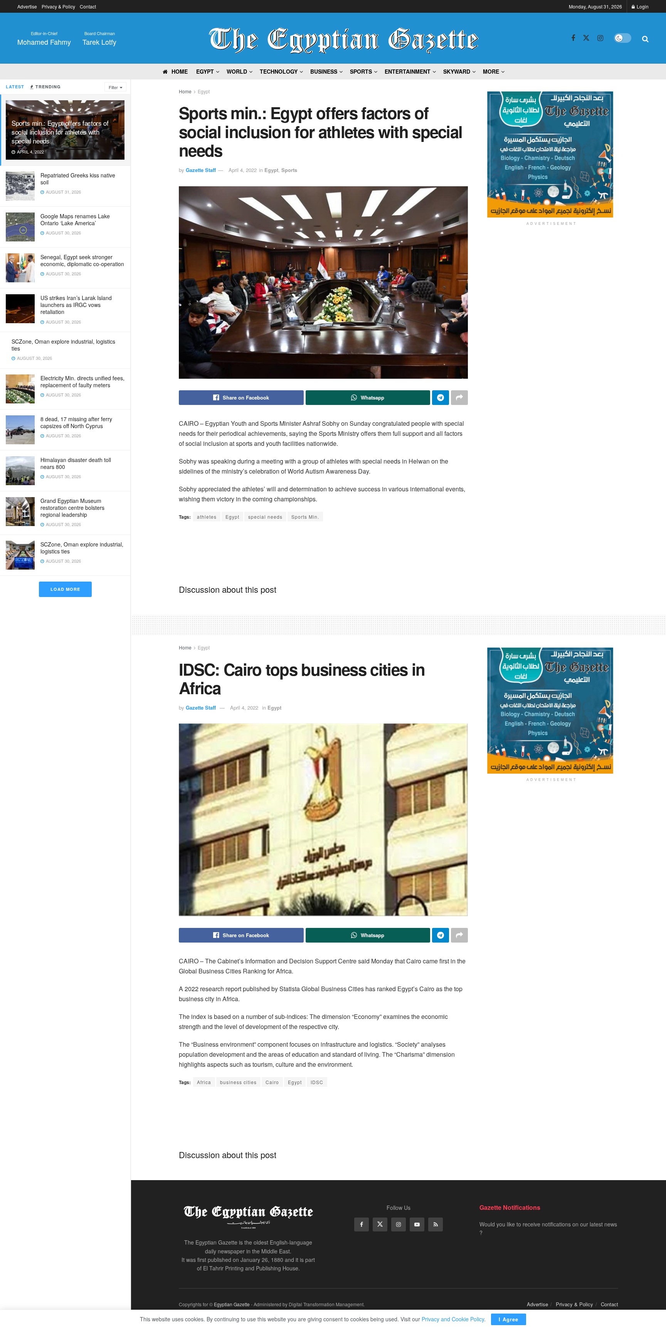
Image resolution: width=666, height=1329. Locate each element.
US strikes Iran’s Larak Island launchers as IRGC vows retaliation (76, 304)
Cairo (272, 1082)
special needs (265, 516)
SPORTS (361, 71)
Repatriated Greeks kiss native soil (77, 178)
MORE (491, 71)
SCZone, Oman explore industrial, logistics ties (63, 344)
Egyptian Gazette (232, 1304)
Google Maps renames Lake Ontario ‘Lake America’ (75, 219)
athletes (207, 516)
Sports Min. (305, 516)
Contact (88, 6)
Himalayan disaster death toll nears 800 (75, 463)
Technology (279, 71)
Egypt (204, 91)
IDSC (317, 1082)
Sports (289, 170)
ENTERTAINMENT (408, 71)
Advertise (27, 6)
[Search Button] (645, 38)
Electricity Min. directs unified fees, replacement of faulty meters (82, 381)
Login (642, 6)
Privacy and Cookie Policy (453, 1319)
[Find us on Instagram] (600, 38)
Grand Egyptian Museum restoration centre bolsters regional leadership (72, 507)
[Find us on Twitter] (586, 38)
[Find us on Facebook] (573, 38)
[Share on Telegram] (440, 397)
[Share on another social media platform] (459, 397)
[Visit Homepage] (344, 38)
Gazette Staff (201, 170)
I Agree (508, 1319)
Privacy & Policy (58, 6)
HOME (180, 71)
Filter (113, 87)
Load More (65, 589)
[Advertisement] (323, 552)
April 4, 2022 (243, 170)
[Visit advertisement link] (551, 154)
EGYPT (205, 71)
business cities (238, 1082)
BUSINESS (323, 71)
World (237, 71)
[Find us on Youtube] (417, 1224)
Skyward (456, 71)
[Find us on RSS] (435, 1224)
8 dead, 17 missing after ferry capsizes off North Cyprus (76, 422)
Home (185, 91)
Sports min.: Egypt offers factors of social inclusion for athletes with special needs (60, 131)
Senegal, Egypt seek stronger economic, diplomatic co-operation (82, 260)
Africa (204, 1082)
